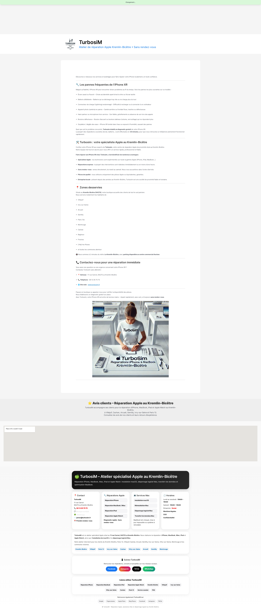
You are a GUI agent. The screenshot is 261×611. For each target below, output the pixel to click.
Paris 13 (101, 549)
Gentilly (154, 549)
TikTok (136, 569)
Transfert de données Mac (144, 516)
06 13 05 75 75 (82, 508)
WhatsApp (80, 514)
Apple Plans (121, 601)
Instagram (125, 569)
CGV (165, 514)
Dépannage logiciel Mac (144, 511)
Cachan (123, 549)
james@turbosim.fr (83, 518)
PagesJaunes (111, 601)
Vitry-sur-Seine (134, 549)
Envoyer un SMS (82, 511)
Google (101, 601)
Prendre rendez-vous (84, 521)
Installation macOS (142, 500)
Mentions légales (169, 511)
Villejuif (92, 549)
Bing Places (132, 601)
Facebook (111, 569)
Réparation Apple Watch (114, 516)
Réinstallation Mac (142, 505)
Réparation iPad (111, 511)
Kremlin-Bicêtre (81, 549)
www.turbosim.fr (94, 285)
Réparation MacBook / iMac (115, 505)
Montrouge (164, 549)
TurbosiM (90, 42)
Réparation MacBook (103, 585)
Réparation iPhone (112, 500)
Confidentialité (168, 518)
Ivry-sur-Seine (112, 549)
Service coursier (143, 590)
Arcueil (145, 549)
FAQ (153, 590)
